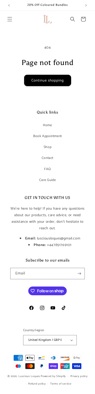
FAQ (47, 169)
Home (47, 125)
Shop (47, 147)
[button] (9, 19)
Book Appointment (47, 136)
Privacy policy (79, 376)
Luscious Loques (29, 376)
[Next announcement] (86, 5)
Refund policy (37, 384)
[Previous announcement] (9, 5)
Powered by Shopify (53, 376)
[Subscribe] (79, 273)
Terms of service (60, 384)
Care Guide (47, 180)
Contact (47, 158)
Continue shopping (47, 80)
